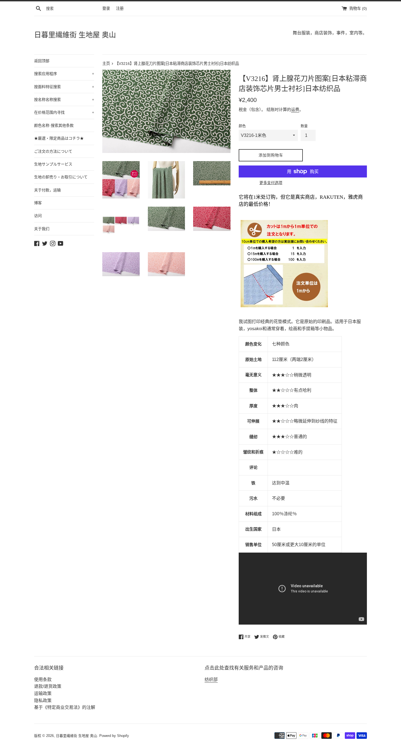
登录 (106, 8)
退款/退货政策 (47, 686)
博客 (38, 203)
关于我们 (41, 229)
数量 (304, 126)
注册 (120, 8)
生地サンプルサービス (53, 164)
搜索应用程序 (64, 73)
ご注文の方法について (53, 151)
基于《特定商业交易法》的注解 (64, 707)
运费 (295, 109)
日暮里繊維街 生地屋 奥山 (75, 35)
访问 (38, 215)
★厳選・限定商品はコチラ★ (59, 138)
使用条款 (43, 679)
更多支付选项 (270, 182)
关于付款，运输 (47, 190)
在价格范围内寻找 (64, 112)
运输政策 (43, 693)
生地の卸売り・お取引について (61, 177)
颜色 (242, 126)
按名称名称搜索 (64, 99)
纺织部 (211, 679)
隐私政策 (43, 700)
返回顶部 (41, 61)
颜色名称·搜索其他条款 (54, 125)
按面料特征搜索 (64, 87)
